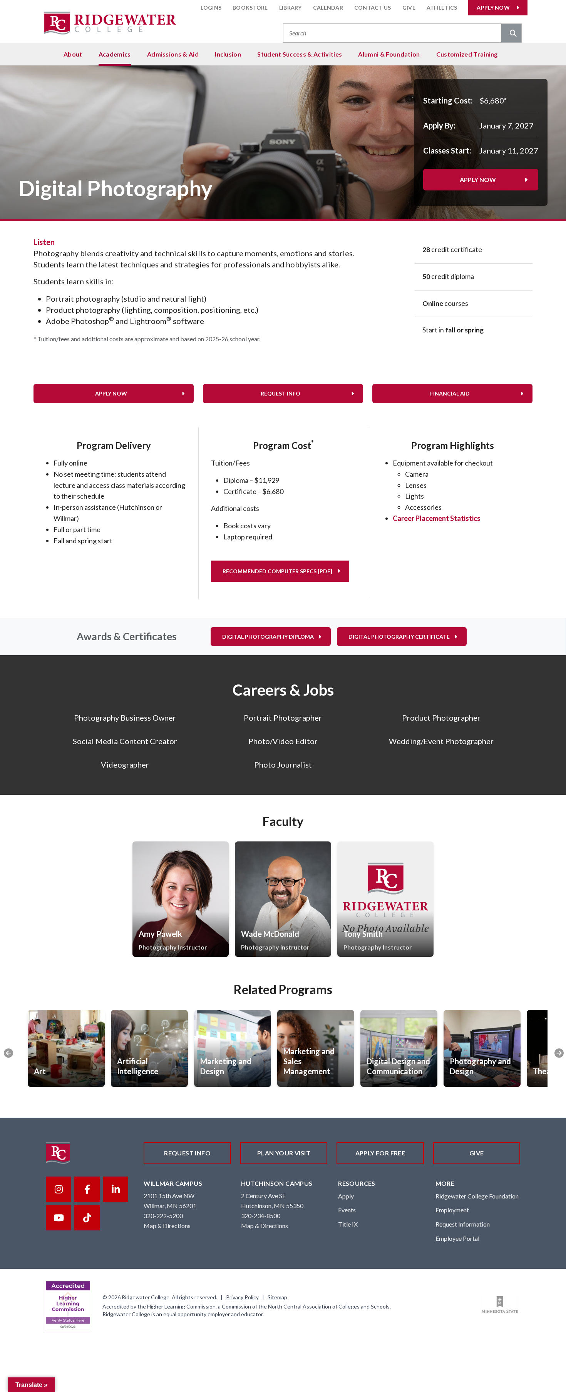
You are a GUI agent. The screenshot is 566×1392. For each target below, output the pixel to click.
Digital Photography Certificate (399, 636)
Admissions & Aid (173, 54)
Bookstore (250, 7)
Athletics (442, 7)
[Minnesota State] (500, 1304)
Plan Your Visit (283, 1153)
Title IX (348, 1224)
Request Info (280, 393)
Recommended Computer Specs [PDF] (277, 571)
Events (347, 1209)
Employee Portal (457, 1238)
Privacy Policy (242, 1297)
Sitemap (277, 1297)
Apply (346, 1196)
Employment (452, 1209)
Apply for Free (380, 1153)
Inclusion (228, 54)
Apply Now (493, 7)
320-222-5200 (163, 1215)
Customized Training (467, 54)
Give (408, 7)
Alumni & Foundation (389, 54)
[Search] (511, 34)
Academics (115, 54)
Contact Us (372, 7)
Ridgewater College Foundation (477, 1196)
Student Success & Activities (299, 54)
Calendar (328, 7)
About (73, 54)
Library (290, 7)
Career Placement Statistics (437, 518)
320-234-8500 (260, 1215)
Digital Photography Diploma (268, 636)
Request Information (462, 1224)
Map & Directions (167, 1225)
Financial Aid (450, 393)
